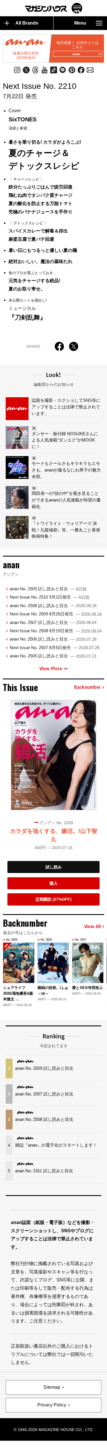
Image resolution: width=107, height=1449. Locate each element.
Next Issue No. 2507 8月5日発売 (54, 647)
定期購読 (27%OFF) (53, 899)
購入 (54, 883)
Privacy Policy (51, 1404)
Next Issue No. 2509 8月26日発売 (56, 613)
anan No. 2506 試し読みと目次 (53, 639)
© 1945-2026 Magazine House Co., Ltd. (54, 1429)
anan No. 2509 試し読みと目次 (48, 588)
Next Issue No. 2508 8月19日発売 (56, 630)
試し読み (54, 867)
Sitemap (51, 1387)
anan (76, 54)
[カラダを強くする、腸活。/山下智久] (53, 755)
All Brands (26, 23)
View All (92, 926)
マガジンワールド (53, 8)
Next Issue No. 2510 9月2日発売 (50, 597)
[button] (100, 968)
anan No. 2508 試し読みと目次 (53, 605)
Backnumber (87, 687)
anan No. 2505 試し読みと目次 (53, 655)
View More (50, 668)
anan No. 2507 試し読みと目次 (53, 622)
